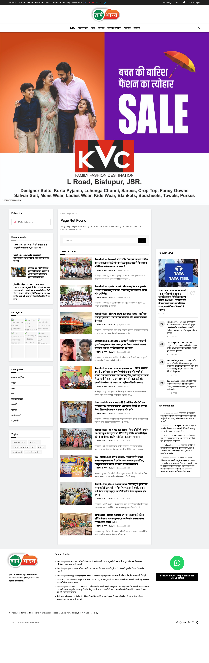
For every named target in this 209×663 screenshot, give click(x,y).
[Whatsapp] (177, 563)
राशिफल (137, 28)
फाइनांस (127, 28)
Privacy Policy (65, 3)
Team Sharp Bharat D (106, 441)
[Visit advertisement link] (104, 118)
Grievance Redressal (42, 3)
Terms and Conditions (25, 3)
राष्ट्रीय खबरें (83, 28)
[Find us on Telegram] (105, 2)
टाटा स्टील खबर (17, 399)
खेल (12, 393)
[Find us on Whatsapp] (97, 2)
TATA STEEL (34, 442)
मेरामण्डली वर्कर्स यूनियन (33, 452)
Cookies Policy (77, 3)
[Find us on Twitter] (101, 2)
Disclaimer (55, 3)
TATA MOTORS (19, 442)
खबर (93, 28)
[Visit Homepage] (104, 14)
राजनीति (101, 28)
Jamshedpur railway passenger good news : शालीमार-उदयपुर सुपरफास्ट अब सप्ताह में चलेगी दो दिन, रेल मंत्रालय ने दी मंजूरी (121, 317)
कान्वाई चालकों (17, 452)
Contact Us (12, 3)
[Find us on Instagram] (89, 2)
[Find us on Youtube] (93, 2)
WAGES (41, 447)
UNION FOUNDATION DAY (23, 447)
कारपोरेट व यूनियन (114, 28)
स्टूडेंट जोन (15, 421)
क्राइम (13, 383)
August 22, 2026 (124, 270)
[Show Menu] (10, 28)
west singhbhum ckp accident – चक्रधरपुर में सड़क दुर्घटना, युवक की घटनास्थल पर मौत (31, 258)
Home (72, 28)
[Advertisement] (178, 227)
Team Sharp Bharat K (106, 352)
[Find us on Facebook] (85, 2)
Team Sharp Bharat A (106, 270)
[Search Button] (199, 28)
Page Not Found (73, 214)
